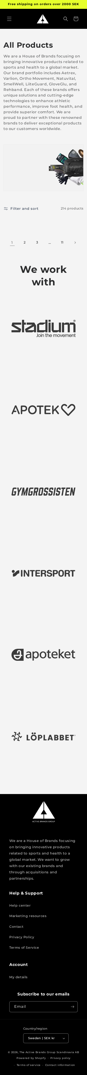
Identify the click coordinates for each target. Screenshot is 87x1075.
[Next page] (75, 242)
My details (18, 977)
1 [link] (12, 242)
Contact (16, 927)
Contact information (60, 1065)
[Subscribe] (72, 1006)
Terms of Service (24, 947)
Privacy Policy (21, 937)
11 (62, 242)
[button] (9, 19)
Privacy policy (60, 1058)
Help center (20, 905)
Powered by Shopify (31, 1057)
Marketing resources (27, 916)
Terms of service (29, 1065)
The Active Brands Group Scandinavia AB (49, 1052)
